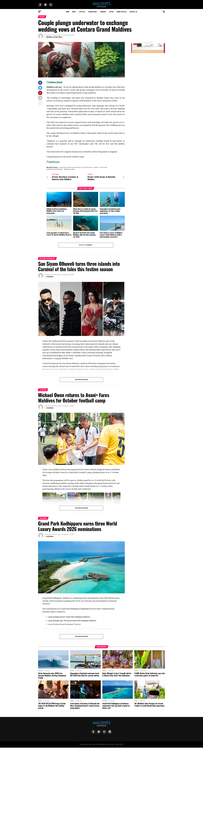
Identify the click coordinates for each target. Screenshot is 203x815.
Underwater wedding (55, 169)
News (73, 11)
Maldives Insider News (54, 37)
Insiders (103, 11)
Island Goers (92, 11)
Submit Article (122, 11)
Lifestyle (82, 11)
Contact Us (133, 11)
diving (96, 167)
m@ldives (50, 276)
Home (67, 11)
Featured (104, 167)
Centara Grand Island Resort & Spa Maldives (76, 167)
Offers (111, 11)
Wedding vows (69, 169)
